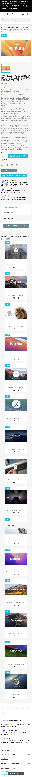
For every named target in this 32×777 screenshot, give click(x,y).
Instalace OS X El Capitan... (16, 387)
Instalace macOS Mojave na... (16, 449)
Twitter (7, 708)
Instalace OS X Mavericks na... (16, 418)
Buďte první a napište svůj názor (17, 225)
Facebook (3, 708)
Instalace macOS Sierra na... (16, 295)
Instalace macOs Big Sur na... (16, 357)
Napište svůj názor (10, 170)
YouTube (17, 708)
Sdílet (7, 165)
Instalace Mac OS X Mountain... (16, 695)
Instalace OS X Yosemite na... (16, 265)
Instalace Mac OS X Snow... (16, 541)
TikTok (3, 713)
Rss (12, 708)
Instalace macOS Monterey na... (16, 572)
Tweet (12, 165)
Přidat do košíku (18, 156)
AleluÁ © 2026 (5, 771)
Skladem (7, 212)
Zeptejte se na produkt (14, 176)
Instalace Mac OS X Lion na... (16, 326)
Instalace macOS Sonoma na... (16, 664)
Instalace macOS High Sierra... (16, 602)
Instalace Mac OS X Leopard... (16, 510)
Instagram (27, 708)
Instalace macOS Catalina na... (16, 633)
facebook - (5, 775)
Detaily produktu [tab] (11, 208)
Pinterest (16, 165)
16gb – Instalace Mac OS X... (16, 480)
